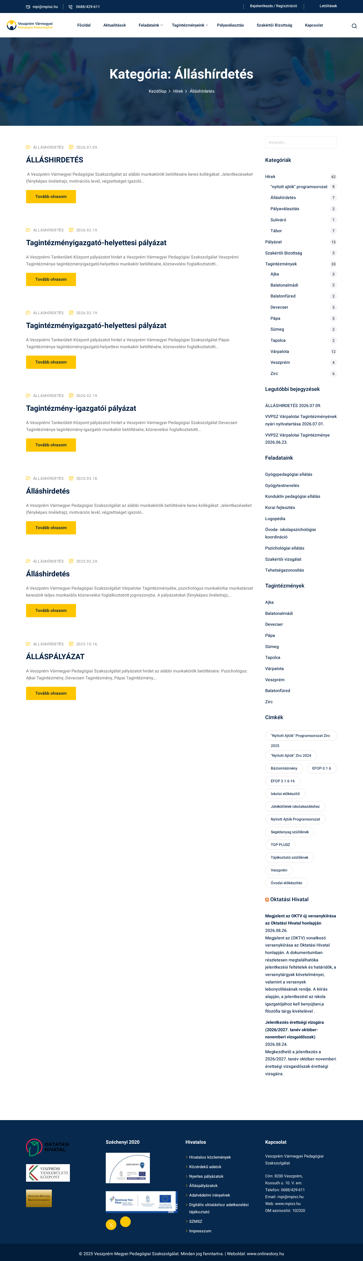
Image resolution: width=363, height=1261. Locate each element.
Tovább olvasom (51, 196)
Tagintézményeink (188, 25)
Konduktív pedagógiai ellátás (292, 496)
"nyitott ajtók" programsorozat (299, 187)
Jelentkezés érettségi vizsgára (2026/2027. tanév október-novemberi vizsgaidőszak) (294, 1029)
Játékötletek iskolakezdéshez (295, 806)
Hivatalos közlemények (210, 1157)
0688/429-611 (87, 7)
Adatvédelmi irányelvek (209, 1195)
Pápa (275, 318)
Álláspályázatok (203, 1186)
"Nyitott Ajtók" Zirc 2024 (291, 755)
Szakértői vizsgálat (283, 559)
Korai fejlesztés (280, 507)
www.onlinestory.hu (265, 1254)
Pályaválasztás (230, 25)
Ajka (275, 274)
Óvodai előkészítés (286, 883)
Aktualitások (114, 25)
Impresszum (200, 1231)
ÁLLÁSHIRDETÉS (54, 160)
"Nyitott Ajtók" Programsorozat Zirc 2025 (300, 737)
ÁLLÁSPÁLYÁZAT (55, 656)
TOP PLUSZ (280, 845)
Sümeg (277, 329)
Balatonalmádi (284, 285)
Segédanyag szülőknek (290, 832)
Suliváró (278, 220)
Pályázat (273, 242)
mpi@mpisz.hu (45, 7)
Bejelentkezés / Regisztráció (273, 6)
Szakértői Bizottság (274, 25)
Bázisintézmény (284, 768)
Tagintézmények (281, 264)
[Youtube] (125, 1221)
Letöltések (328, 6)
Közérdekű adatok (205, 1167)
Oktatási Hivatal (289, 899)
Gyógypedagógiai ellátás (288, 474)
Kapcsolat (314, 25)
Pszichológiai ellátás (284, 548)
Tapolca (278, 340)
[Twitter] (111, 1224)
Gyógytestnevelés (282, 485)
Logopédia (275, 519)
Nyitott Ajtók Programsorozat (295, 819)
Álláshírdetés (48, 147)
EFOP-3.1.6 (321, 768)
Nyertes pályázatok (206, 1176)
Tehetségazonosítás (284, 570)
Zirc (274, 373)
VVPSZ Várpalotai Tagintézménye (297, 435)
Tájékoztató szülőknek (289, 857)
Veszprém (280, 362)
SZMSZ (195, 1221)
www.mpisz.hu (288, 1204)
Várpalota (280, 351)
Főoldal (84, 25)
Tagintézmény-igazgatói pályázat (81, 408)
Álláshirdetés (48, 491)
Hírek (178, 91)
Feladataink (149, 25)
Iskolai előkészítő (285, 794)
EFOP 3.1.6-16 (283, 781)
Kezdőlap (158, 91)
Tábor (276, 231)
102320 (298, 1211)
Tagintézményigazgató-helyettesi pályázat (96, 242)
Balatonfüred (283, 296)
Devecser (279, 307)
